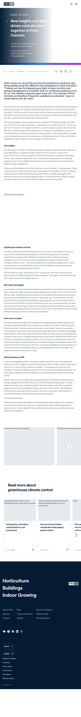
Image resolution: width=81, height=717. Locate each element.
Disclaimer (6, 662)
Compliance (7, 674)
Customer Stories (24, 614)
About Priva (8, 610)
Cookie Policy (7, 670)
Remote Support (8, 678)
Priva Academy (43, 618)
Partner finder (42, 614)
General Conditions (9, 658)
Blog (19, 610)
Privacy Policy (7, 666)
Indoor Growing (19, 595)
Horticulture (16, 580)
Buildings (13, 588)
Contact (6, 618)
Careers (6, 614)
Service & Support (44, 610)
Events (20, 618)
